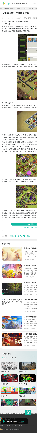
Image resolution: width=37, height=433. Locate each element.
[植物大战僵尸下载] (27, 378)
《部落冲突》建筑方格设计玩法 (19, 236)
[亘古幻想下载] (9, 402)
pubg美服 (22, 372)
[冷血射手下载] (9, 390)
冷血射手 (4, 396)
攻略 (12, 8)
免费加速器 (6, 8)
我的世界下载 (9, 413)
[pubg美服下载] (27, 366)
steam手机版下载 (17, 413)
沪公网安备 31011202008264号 (11, 429)
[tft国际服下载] (9, 378)
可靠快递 (22, 396)
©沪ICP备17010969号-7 (27, 426)
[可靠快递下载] (27, 390)
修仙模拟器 (5, 372)
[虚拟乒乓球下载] (27, 402)
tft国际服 (4, 384)
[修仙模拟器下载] (9, 366)
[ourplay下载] (8, 4)
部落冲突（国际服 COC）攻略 (23, 8)
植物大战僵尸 (24, 384)
